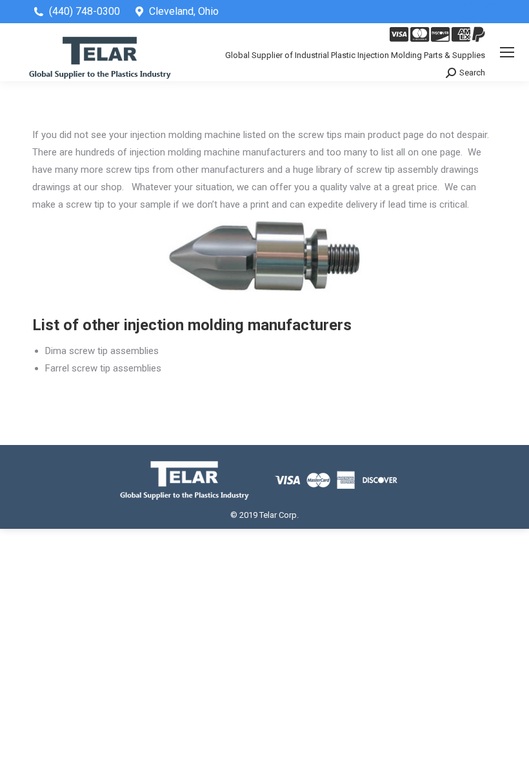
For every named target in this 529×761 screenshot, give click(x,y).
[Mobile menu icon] (507, 52)
